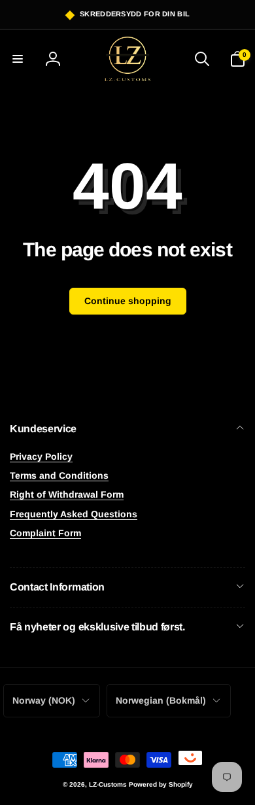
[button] (17, 58)
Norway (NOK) (43, 700)
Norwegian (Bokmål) (161, 700)
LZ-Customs (108, 784)
